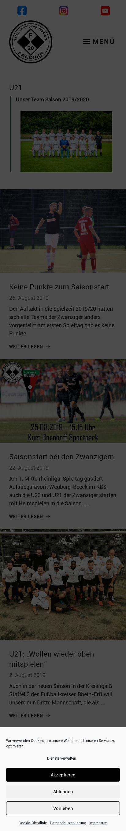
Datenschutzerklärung (68, 823)
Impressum (98, 823)
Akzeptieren (63, 775)
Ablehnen (63, 791)
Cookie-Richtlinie (33, 823)
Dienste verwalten (61, 758)
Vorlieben (63, 808)
